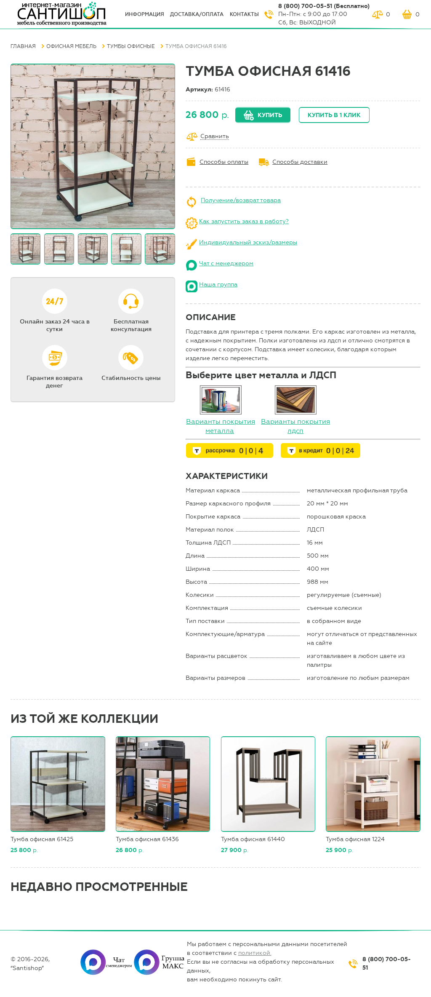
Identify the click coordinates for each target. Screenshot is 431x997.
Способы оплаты (224, 162)
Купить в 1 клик (334, 115)
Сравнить (214, 137)
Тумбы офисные (131, 46)
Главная (23, 46)
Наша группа (218, 284)
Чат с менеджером (226, 263)
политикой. (254, 953)
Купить (270, 115)
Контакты (244, 14)
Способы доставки (299, 162)
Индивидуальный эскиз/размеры (248, 242)
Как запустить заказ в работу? (244, 221)
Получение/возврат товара (241, 200)
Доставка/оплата (196, 14)
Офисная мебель (71, 46)
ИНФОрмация (144, 14)
